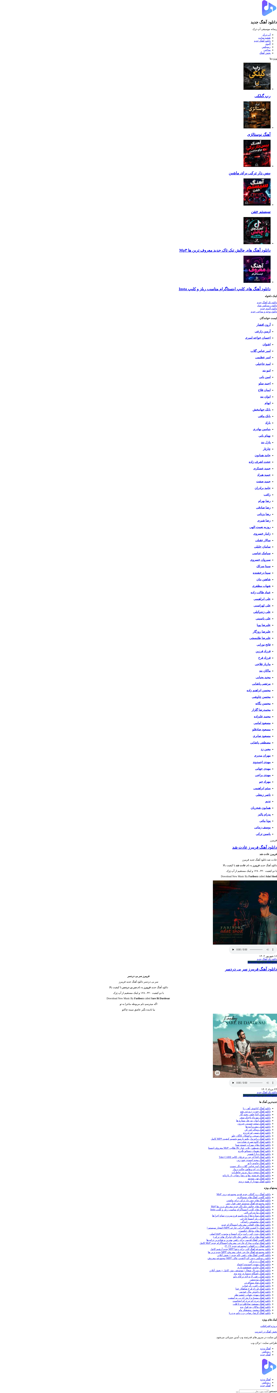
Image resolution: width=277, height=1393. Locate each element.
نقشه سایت (264, 37)
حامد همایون (263, 455)
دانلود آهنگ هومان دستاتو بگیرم (254, 1151)
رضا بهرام (264, 501)
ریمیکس (266, 47)
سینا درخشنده (262, 572)
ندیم (268, 801)
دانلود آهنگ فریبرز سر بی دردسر (251, 969)
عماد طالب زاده (261, 592)
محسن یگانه (263, 703)
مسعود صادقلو (261, 729)
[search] (237, 1392)
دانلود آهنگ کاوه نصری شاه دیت (254, 1141)
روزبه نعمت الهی (260, 527)
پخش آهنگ (265, 53)
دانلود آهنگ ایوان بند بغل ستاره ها (253, 1120)
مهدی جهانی (263, 768)
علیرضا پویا (264, 625)
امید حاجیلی (263, 364)
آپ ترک (267, 34)
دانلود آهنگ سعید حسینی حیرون (254, 1123)
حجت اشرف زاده (260, 461)
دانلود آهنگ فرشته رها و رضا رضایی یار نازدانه (246, 1175)
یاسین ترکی (263, 834)
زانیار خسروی (262, 533)
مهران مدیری (262, 755)
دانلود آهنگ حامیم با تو (259, 1163)
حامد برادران (263, 488)
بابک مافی (264, 416)
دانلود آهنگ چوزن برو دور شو (255, 1111)
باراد (268, 422)
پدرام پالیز (264, 814)
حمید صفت (263, 481)
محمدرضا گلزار (261, 709)
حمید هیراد (264, 474)
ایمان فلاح (264, 390)
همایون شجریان (261, 807)
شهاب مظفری (261, 586)
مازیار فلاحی (263, 664)
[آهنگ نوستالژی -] (257, 127)
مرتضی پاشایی (261, 683)
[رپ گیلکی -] (257, 89)
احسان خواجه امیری (258, 337)
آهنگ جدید (265, 1354)
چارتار (267, 448)
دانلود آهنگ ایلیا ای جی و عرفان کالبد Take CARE (245, 1157)
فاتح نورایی (264, 644)
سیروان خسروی (260, 559)
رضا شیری (264, 520)
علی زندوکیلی (262, 612)
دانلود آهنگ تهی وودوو (259, 1178)
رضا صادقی (263, 507)
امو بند (266, 370)
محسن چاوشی (261, 697)
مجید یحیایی (263, 677)
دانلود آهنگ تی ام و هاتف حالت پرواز (252, 1169)
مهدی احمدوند (262, 762)
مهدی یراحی (263, 775)
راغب (267, 494)
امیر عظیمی (263, 357)
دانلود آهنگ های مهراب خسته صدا (253, 1145)
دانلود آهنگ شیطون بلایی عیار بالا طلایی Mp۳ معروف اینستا (239, 1148)
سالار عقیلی (263, 540)
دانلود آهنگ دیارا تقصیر (259, 1154)
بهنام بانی (265, 435)
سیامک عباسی (261, 553)
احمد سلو (265, 383)
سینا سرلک (263, 566)
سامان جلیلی (262, 546)
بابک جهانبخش (262, 409)
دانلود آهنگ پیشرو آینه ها (258, 1126)
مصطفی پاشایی (260, 742)
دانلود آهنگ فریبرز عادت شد (254, 847)
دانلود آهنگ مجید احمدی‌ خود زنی (254, 1160)
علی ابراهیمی (262, 599)
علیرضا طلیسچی (260, 638)
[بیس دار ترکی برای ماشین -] (257, 166)
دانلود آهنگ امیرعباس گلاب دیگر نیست (250, 1166)
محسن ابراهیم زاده (259, 690)
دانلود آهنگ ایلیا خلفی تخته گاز (255, 1114)
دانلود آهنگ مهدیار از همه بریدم (255, 1181)
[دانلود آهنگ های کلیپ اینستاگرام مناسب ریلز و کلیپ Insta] (257, 282)
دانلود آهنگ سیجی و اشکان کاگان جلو (251, 1135)
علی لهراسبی (262, 605)
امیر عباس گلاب (261, 351)
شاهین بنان (263, 579)
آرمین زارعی (263, 331)
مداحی (267, 50)
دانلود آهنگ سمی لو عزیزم (257, 1132)
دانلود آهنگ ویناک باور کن (257, 1129)
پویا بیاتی (265, 820)
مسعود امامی (262, 723)
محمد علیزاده (262, 716)
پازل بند (266, 442)
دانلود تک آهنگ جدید (267, 959)
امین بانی (265, 377)
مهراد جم (265, 781)
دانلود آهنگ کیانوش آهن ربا (257, 1108)
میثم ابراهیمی (262, 788)
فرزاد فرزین (263, 651)
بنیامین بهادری (262, 429)
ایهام (268, 403)
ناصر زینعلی (263, 794)
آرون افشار (263, 324)
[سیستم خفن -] (257, 204)
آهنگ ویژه (265, 1348)
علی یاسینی (263, 618)
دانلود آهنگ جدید (262, 40)
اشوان (267, 344)
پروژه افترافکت (268, 1326)
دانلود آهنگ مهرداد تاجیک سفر (255, 1117)
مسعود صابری (262, 736)
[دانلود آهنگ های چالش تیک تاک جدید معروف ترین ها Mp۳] (257, 243)
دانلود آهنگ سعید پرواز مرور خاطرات (251, 1172)
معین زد (266, 749)
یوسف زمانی (262, 827)
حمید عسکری (262, 468)
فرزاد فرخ (264, 657)
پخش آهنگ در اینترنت (266, 1331)
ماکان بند (265, 670)
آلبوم (268, 43)
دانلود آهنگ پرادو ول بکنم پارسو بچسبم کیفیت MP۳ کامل (241, 1138)
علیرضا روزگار (262, 631)
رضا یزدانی (264, 514)
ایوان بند (265, 396)
